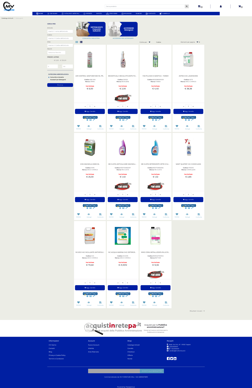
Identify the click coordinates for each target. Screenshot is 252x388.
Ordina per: (143, 42)
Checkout (131, 352)
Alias (48, 42)
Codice (49, 35)
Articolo (50, 28)
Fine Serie (113, 13)
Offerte (88, 13)
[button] (187, 6)
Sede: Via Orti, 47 (179, 344)
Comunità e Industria (57, 77)
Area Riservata (93, 352)
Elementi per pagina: (188, 42)
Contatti (151, 13)
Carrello (166, 13)
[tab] (78, 42)
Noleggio (127, 13)
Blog (50, 352)
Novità (99, 13)
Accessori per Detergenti (58, 79)
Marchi (139, 13)
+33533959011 (173, 347)
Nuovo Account (93, 345)
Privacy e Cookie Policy (57, 355)
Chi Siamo (53, 13)
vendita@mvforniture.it (177, 351)
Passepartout (130, 387)
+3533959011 (175, 349)
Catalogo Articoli (71, 13)
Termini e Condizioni (56, 359)
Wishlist (91, 348)
